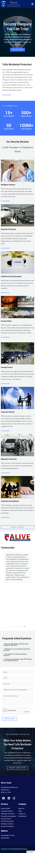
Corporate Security (7, 412)
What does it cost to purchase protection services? (16, 649)
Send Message (9, 718)
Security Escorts (7, 367)
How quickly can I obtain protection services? (15, 654)
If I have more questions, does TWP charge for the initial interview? (17, 659)
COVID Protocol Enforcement (11, 276)
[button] (32, 4)
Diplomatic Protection (9, 459)
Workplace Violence (8, 185)
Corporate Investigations (10, 501)
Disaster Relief (6, 321)
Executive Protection (8, 229)
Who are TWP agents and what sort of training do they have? (15, 644)
